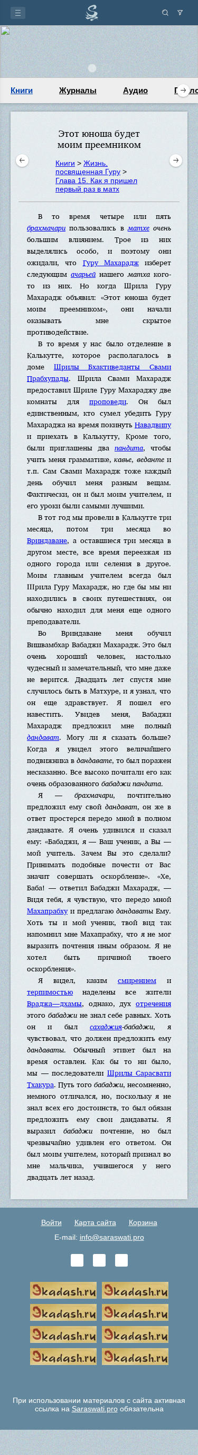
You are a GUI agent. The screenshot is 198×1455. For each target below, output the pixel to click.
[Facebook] (99, 1260)
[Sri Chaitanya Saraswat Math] (63, 1290)
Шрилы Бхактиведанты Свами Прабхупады (99, 372)
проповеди (107, 401)
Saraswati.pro (95, 1408)
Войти (51, 1222)
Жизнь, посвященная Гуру (87, 167)
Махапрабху (47, 911)
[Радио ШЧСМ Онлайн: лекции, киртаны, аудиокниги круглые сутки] (63, 1334)
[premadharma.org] (135, 1356)
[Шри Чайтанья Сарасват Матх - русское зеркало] (135, 1312)
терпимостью (50, 992)
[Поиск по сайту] (165, 12)
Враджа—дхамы (54, 1003)
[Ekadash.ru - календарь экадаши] (63, 1312)
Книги (22, 90)
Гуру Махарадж (111, 262)
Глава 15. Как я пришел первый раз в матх (96, 184)
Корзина (143, 1222)
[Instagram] (121, 1260)
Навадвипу (153, 424)
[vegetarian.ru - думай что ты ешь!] (135, 1290)
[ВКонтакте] (77, 1260)
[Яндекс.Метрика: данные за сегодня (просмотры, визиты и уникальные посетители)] (99, 1378)
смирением (137, 980)
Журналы (78, 90)
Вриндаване (47, 540)
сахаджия (106, 1026)
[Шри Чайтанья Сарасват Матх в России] (63, 1356)
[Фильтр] (180, 12)
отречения (153, 1003)
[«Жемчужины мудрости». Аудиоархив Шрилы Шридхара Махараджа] (135, 1334)
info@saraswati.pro (112, 1237)
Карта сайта (95, 1222)
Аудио (135, 90)
